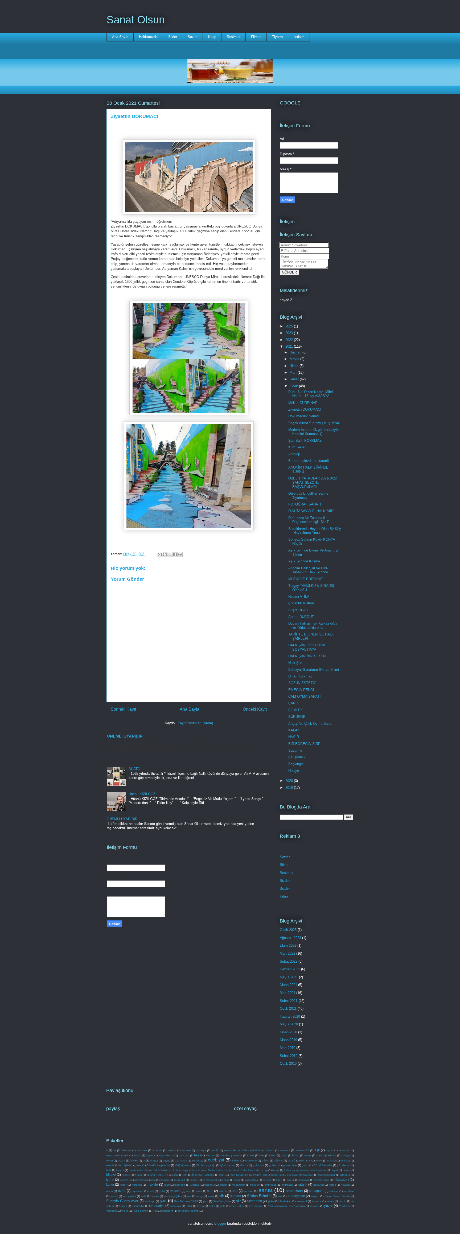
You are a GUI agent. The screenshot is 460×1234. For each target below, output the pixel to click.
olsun (109, 1191)
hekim (346, 1170)
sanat (265, 1190)
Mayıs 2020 (289, 1024)
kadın (110, 1179)
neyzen (345, 1184)
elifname (305, 1160)
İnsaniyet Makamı (203, 1174)
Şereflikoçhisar (222, 1201)
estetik (110, 1165)
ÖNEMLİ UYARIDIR (125, 736)
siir (221, 1196)
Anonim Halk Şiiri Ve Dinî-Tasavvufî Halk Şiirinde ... (310, 570)
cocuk (307, 1155)
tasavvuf (302, 1201)
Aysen (137, 1155)
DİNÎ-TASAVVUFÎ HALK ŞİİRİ (311, 511)
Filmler (256, 37)
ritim (188, 1191)
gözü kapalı (227, 1165)
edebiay (198, 1160)
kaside (194, 1179)
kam (152, 1179)
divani (121, 1160)
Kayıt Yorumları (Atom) (195, 723)
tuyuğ (200, 1205)
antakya (201, 1150)
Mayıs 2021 (289, 977)
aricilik (215, 1150)
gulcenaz (258, 1165)
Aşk (317, 1150)
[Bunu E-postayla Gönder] (159, 554)
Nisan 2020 (288, 1032)
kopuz (290, 1179)
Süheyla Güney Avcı (122, 1201)
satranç (333, 1191)
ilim (185, 1174)
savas (114, 1196)
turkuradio (138, 1205)
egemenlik (250, 1160)
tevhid (342, 1201)
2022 (289, 340)
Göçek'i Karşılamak (158, 1165)
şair (163, 1200)
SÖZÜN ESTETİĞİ (303, 683)
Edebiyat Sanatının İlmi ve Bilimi (313, 670)
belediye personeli (231, 1155)
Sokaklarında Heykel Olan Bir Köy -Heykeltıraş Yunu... (314, 531)
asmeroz (285, 1150)
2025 (289, 326)
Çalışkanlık (297, 757)
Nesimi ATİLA (298, 597)
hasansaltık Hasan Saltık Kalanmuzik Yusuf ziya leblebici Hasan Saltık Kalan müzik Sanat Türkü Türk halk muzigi (198, 1170)
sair (234, 1191)
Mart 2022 (287, 953)
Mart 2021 (287, 993)
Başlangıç (296, 764)
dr (144, 1160)
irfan (221, 1174)
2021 (289, 346)
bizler (284, 1155)
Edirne (236, 1160)
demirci (320, 1155)
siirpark (235, 1196)
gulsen (273, 1165)
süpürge (150, 1201)
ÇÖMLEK (295, 710)
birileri (272, 1155)
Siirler (172, 37)
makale (152, 1184)
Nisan (294, 366)
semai (155, 1196)
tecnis (330, 1201)
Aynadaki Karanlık (117, 1155)
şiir (238, 1201)
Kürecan (137, 1184)
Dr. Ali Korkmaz (300, 676)
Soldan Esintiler (259, 1196)
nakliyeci (318, 1184)
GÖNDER (289, 272)
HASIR (293, 737)
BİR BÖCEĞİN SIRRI (305, 744)
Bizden (285, 888)
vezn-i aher (237, 1205)
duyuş (166, 1160)
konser (267, 1179)
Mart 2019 (287, 1048)
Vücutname (256, 1205)
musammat (238, 1184)
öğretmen (137, 1191)
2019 (289, 788)
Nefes (332, 1184)
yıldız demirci (140, 1210)
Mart (294, 372)
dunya (154, 1160)
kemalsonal (210, 1179)
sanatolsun (294, 1191)
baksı (198, 1155)
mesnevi (209, 1184)
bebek (211, 1155)
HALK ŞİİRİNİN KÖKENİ (307, 656)
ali (114, 1150)
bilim (261, 1155)
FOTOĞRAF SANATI (304, 504)
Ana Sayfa (120, 37)
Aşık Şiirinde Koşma (304, 561)
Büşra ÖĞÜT (298, 610)
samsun (248, 1191)
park (151, 1191)
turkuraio (175, 1205)
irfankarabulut (326, 1174)
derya (332, 1155)
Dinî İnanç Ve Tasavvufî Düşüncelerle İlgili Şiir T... (310, 520)
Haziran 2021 (290, 969)
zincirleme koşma (188, 1210)
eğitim (265, 1160)
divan (109, 1160)
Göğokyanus (183, 1165)
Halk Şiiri (295, 663)
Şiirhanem (254, 1201)
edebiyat (216, 1160)
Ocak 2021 (288, 1008)
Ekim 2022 (288, 945)
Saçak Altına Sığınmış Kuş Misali (314, 423)
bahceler (184, 1155)
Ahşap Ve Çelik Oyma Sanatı (311, 724)
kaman (165, 1179)
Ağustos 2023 (290, 938)
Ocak (294, 386)
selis (143, 1196)
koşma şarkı (321, 1179)
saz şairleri (129, 1196)
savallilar (348, 1191)
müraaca (287, 1184)
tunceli (123, 1205)
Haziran (296, 352)
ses (189, 1196)
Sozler (193, 37)
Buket (295, 1155)
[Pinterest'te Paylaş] (180, 554)
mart (167, 1184)
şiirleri (271, 1201)
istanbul (345, 1174)
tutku (189, 1205)
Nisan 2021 (288, 985)
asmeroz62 (302, 1150)
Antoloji (294, 454)
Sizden (285, 881)
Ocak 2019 (288, 1063)
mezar (223, 1184)
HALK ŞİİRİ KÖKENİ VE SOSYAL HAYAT (307, 647)
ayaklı (329, 1150)
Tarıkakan (285, 1201)
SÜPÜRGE (296, 717)
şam (205, 1201)
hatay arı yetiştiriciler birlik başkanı (305, 1170)
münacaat (271, 1184)
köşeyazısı (341, 1179)
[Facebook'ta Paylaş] (175, 554)
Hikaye (293, 771)
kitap (237, 1179)
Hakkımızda (148, 37)
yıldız (124, 1210)
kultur (110, 1184)
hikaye (111, 1174)
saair (199, 1191)
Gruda (244, 1165)
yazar (328, 1206)
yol (155, 1210)
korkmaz (304, 1179)
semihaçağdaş (173, 1196)
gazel (138, 1165)
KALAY (293, 730)
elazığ (291, 1160)
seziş (211, 1196)
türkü (212, 1205)
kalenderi (140, 1179)
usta (222, 1205)
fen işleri (124, 1165)
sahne (223, 1191)
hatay (275, 1170)
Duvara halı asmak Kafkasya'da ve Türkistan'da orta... (312, 625)
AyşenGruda (166, 1155)
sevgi (199, 1196)
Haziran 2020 (290, 1016)
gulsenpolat (289, 1165)
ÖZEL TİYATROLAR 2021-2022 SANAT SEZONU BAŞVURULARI (312, 482)
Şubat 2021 (288, 1001)
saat (210, 1191)
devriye (345, 1155)
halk (108, 1170)
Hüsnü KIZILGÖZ (142, 794)
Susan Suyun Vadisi (337, 1196)
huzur (138, 1174)
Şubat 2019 (288, 1056)
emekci (331, 1160)
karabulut (179, 1179)
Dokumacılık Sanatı (303, 416)
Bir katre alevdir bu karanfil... (310, 461)
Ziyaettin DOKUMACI (304, 409)
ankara (172, 1150)
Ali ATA (134, 769)
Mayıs (295, 359)
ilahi (176, 1174)
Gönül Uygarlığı (205, 1165)
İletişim (299, 37)
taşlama (317, 1201)
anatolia (157, 1150)
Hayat (334, 1170)
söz (280, 1196)
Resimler (233, 37)
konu (279, 1179)
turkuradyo (157, 1205)
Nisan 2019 (288, 1040)
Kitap (212, 37)
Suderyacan (296, 1196)
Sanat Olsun (135, 20)
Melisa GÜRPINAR (303, 403)
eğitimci (278, 1160)
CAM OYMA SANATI (304, 696)
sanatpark (316, 1191)
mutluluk (255, 1184)
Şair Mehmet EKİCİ (186, 1201)
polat (162, 1191)
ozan (121, 1191)
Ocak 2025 (288, 930)
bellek (250, 1155)
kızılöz (225, 1179)
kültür (123, 1184)
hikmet (126, 1174)
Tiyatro (277, 37)
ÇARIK (293, 703)
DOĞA (134, 1160)
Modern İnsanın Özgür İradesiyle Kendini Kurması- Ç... (313, 432)
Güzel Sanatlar (323, 1165)
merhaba (179, 1184)
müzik (302, 1184)
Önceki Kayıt (255, 709)
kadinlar (124, 1179)
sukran (315, 1196)
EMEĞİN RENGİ (301, 690)
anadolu (142, 1150)
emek (318, 1160)
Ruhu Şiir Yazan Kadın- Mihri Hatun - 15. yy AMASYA (310, 394)
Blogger (220, 1223)
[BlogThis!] (164, 554)
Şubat (295, 379)
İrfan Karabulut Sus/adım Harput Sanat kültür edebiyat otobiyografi (271, 1174)
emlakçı (345, 1160)
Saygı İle (295, 750)
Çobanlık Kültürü (301, 603)
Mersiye (195, 1184)
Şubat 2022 (288, 961)
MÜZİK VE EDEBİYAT (305, 579)
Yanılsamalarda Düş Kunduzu (286, 1205)
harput (120, 1170)
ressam (175, 1191)
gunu (305, 1165)
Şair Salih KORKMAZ (305, 441)
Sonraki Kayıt (123, 709)
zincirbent (167, 1210)
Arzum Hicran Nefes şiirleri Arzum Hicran (249, 1150)
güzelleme (343, 1165)
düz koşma (181, 1160)
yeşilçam (111, 1210)
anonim (186, 1150)
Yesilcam (344, 1205)
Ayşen (150, 1155)
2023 (289, 333)
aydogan (344, 1150)
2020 (289, 781)
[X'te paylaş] (169, 554)
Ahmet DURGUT (301, 617)
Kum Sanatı (297, 447)
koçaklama (251, 1179)
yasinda (314, 1205)
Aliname (126, 1150)
